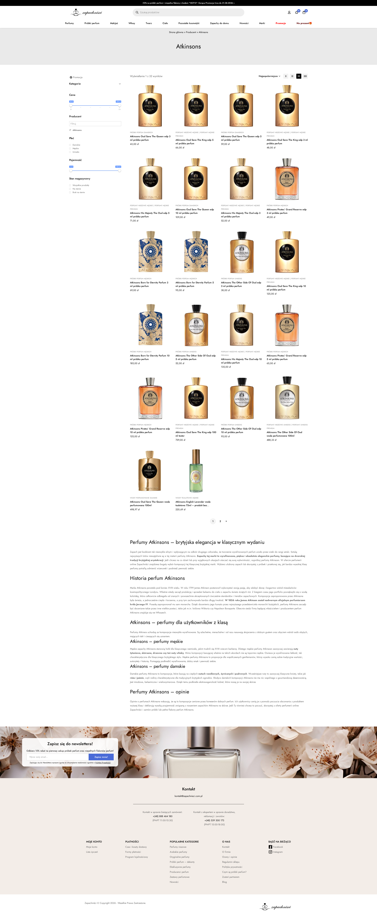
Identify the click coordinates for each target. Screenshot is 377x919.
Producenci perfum (179, 872)
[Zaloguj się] (289, 12)
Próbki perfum (92, 23)
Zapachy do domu (219, 23)
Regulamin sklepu (230, 862)
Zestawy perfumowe (179, 877)
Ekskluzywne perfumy (180, 867)
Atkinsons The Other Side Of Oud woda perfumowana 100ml (284, 434)
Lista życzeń (92, 852)
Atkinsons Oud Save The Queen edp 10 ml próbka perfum (195, 211)
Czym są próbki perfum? (234, 872)
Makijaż (114, 23)
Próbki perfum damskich (141, 132)
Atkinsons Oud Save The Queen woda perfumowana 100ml (150, 503)
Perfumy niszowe (178, 847)
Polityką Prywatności (103, 762)
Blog (224, 882)
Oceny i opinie (229, 857)
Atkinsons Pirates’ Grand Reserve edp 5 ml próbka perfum (286, 357)
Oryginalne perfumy (179, 857)
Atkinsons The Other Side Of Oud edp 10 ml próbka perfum (241, 430)
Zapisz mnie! (101, 757)
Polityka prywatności (232, 867)
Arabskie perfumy (178, 852)
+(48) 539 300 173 (214, 820)
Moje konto (91, 847)
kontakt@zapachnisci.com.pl (188, 796)
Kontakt (225, 847)
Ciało (165, 23)
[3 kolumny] (292, 76)
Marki (262, 23)
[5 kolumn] (305, 76)
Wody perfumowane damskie (143, 498)
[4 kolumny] (298, 76)
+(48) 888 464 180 (162, 816)
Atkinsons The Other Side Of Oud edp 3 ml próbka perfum (241, 284)
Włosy (132, 23)
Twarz (149, 23)
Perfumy (69, 23)
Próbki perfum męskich (277, 205)
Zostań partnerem (230, 877)
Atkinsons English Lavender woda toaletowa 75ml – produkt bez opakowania (193, 505)
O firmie (226, 852)
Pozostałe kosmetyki (188, 23)
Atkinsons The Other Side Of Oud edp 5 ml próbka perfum (196, 357)
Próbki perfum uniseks (231, 278)
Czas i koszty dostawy (136, 847)
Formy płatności (133, 852)
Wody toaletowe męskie (187, 498)
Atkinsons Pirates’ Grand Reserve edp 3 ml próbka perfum (286, 211)
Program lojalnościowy (136, 857)
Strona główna (176, 32)
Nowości (244, 23)
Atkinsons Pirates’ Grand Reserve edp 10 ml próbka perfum (150, 430)
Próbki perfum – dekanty (182, 862)
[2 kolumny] (285, 76)
